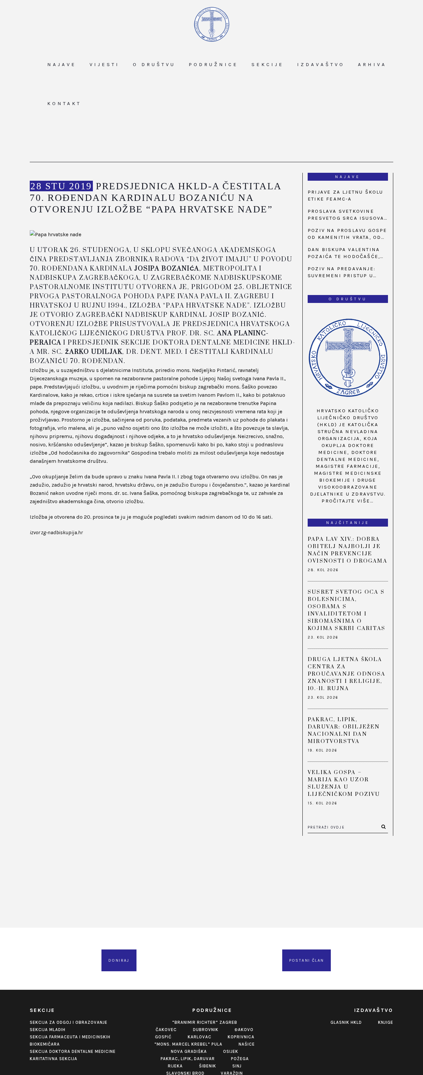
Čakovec (166, 1029)
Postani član (306, 960)
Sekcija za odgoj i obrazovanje (68, 1022)
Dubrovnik (205, 1029)
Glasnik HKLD (346, 1022)
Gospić (163, 1036)
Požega (240, 1058)
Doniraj (119, 960)
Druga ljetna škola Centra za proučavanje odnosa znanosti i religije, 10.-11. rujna (347, 674)
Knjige (385, 1022)
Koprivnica (241, 1036)
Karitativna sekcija (53, 1058)
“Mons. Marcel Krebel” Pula (188, 1044)
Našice (247, 1044)
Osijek (230, 1051)
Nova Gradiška (189, 1051)
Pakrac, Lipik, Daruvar (188, 1058)
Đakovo (244, 1029)
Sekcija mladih (47, 1029)
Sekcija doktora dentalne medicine (73, 1051)
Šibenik (207, 1065)
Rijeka (175, 1065)
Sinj (237, 1065)
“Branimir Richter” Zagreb (204, 1022)
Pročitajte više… (348, 501)
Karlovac (200, 1036)
